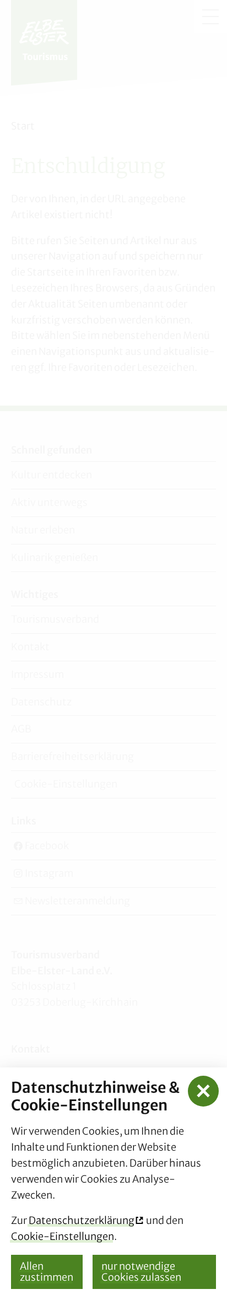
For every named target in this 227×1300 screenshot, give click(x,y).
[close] (203, 1091)
